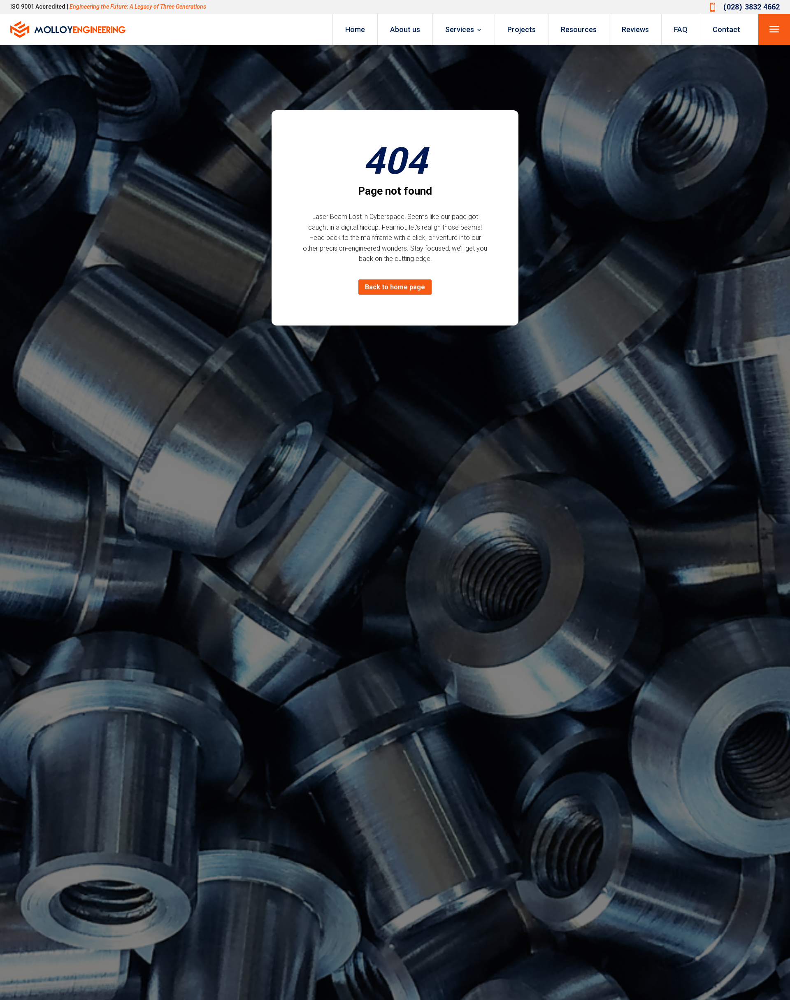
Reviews (635, 29)
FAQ (681, 29)
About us (405, 29)
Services (459, 29)
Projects (521, 29)
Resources (579, 29)
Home (355, 29)
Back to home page (395, 287)
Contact (726, 29)
